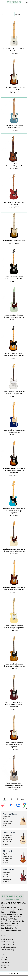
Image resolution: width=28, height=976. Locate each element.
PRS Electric (6, 860)
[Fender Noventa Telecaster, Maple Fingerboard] (14, 187)
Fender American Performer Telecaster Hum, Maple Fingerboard (14, 745)
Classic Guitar (9, 832)
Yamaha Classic (7, 839)
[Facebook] (9, 973)
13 (17, 799)
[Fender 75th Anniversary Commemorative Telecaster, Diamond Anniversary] (14, 768)
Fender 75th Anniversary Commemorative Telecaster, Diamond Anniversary (14, 785)
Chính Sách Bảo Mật (7, 942)
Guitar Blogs (5, 957)
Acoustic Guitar (10, 814)
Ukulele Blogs (5, 965)
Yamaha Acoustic (8, 821)
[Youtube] (14, 973)
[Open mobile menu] (2, 2)
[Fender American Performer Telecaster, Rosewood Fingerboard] (14, 649)
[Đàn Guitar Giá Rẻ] (14, 2)
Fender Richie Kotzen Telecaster (14, 240)
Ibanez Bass (6, 872)
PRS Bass (5, 874)
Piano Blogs (5, 960)
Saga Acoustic (7, 816)
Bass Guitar (8, 870)
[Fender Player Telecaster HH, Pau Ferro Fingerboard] (14, 72)
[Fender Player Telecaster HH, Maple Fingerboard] (14, 110)
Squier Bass (6, 877)
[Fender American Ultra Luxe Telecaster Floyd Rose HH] (14, 262)
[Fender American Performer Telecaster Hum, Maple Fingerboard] (14, 728)
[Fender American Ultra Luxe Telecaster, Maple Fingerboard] (14, 338)
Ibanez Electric (7, 858)
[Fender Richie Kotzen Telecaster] (14, 225)
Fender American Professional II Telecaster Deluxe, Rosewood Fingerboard (14, 470)
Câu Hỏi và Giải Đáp (7, 950)
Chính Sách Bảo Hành (8, 939)
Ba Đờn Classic (7, 837)
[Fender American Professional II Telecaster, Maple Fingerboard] (14, 572)
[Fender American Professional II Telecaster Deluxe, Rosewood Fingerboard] (14, 453)
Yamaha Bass (7, 879)
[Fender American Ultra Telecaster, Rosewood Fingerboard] (14, 377)
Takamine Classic (8, 842)
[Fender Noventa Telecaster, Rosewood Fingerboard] (14, 149)
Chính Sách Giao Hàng (8, 947)
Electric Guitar (9, 851)
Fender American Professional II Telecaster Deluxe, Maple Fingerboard (14, 511)
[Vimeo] (17, 973)
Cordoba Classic (8, 835)
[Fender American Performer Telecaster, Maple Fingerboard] (14, 611)
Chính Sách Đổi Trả (7, 944)
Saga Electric (7, 854)
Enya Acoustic (7, 823)
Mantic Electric (7, 856)
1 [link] (4, 799)
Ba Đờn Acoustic (8, 819)
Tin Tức (3, 968)
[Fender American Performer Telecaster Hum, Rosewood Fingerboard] (14, 687)
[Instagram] (12, 973)
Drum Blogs (5, 962)
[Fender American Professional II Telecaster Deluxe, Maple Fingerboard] (14, 494)
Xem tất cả (6, 825)
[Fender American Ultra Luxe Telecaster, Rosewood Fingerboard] (14, 300)
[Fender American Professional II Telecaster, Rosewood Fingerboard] (14, 534)
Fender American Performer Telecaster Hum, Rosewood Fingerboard (14, 704)
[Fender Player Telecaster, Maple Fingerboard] (14, 34)
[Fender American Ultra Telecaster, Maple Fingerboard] (14, 415)
